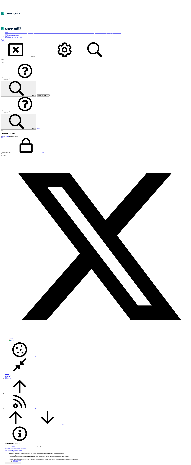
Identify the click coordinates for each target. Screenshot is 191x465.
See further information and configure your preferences (15, 448)
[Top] (20, 393)
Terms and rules (8, 375)
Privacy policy (8, 376)
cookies (13, 446)
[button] (25, 78)
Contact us (7, 374)
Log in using (3, 155)
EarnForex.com (8, 378)
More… (2, 137)
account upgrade (5, 136)
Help (6, 377)
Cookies (36, 356)
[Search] (65, 56)
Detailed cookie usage (17, 460)
